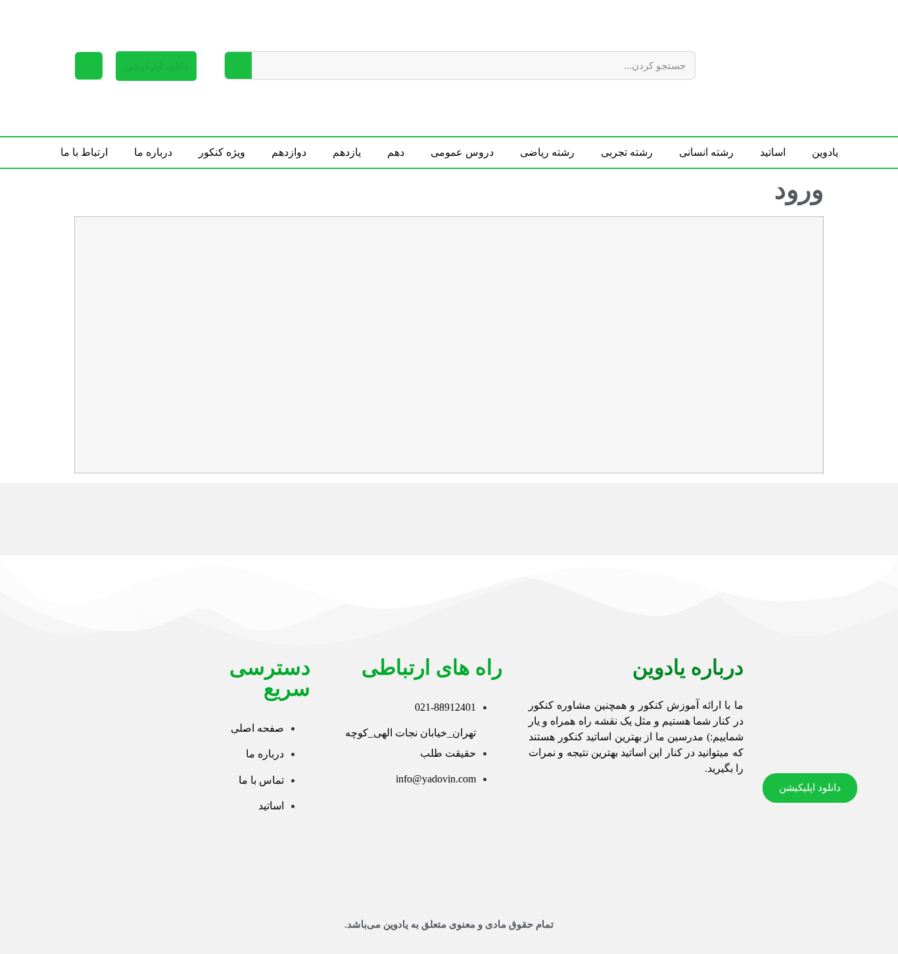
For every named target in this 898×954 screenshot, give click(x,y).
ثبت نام (588, 396)
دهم (395, 152)
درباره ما (153, 152)
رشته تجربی (627, 152)
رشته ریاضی (547, 152)
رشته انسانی (706, 152)
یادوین (825, 152)
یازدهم (347, 152)
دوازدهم (289, 152)
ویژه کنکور (222, 152)
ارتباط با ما (84, 152)
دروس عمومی (462, 152)
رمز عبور (794, 302)
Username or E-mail (769, 245)
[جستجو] (238, 65)
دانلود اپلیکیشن (156, 66)
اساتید (773, 152)
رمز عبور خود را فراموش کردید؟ (665, 436)
